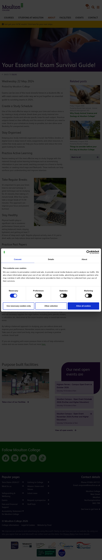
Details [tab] (51, 259)
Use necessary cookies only (19, 306)
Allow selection (51, 306)
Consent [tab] (17, 259)
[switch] (38, 296)
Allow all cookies (83, 306)
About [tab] (84, 259)
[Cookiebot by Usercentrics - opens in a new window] (88, 252)
